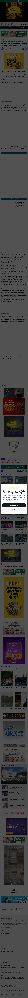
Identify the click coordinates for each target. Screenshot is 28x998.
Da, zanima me (14, 505)
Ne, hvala (14, 509)
